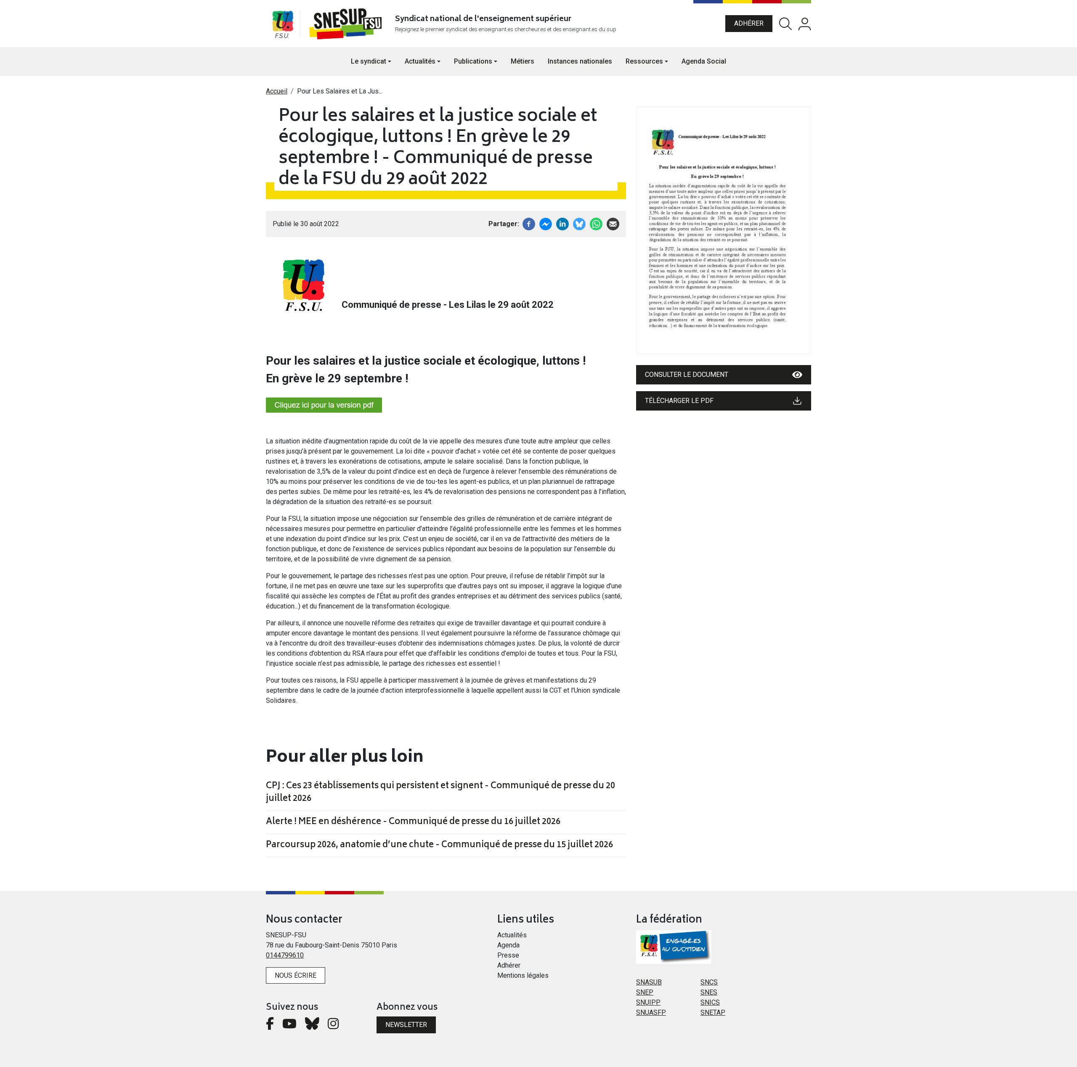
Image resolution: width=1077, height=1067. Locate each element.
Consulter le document (686, 375)
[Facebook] (529, 223)
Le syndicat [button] (368, 61)
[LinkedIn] (562, 223)
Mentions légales (523, 975)
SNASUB (649, 982)
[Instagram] (333, 1026)
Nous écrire (295, 975)
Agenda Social (704, 61)
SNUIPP (648, 1002)
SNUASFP (651, 1012)
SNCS (709, 982)
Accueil (276, 91)
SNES (708, 992)
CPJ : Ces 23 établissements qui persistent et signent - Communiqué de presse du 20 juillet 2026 (440, 793)
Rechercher (785, 23)
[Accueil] (347, 23)
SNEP (644, 992)
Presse (508, 955)
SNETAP (712, 1012)
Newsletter (406, 1025)
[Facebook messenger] (545, 223)
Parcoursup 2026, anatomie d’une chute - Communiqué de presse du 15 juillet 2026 (439, 845)
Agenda (508, 945)
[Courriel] (613, 223)
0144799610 (285, 955)
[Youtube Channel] (289, 1026)
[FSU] (283, 23)
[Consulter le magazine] (723, 230)
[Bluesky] (312, 1026)
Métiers (522, 61)
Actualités (512, 935)
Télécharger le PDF (679, 401)
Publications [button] (473, 61)
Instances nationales (580, 61)
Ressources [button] (644, 61)
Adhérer (749, 23)
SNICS (710, 1002)
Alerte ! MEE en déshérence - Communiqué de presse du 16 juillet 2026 (413, 822)
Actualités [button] (420, 61)
